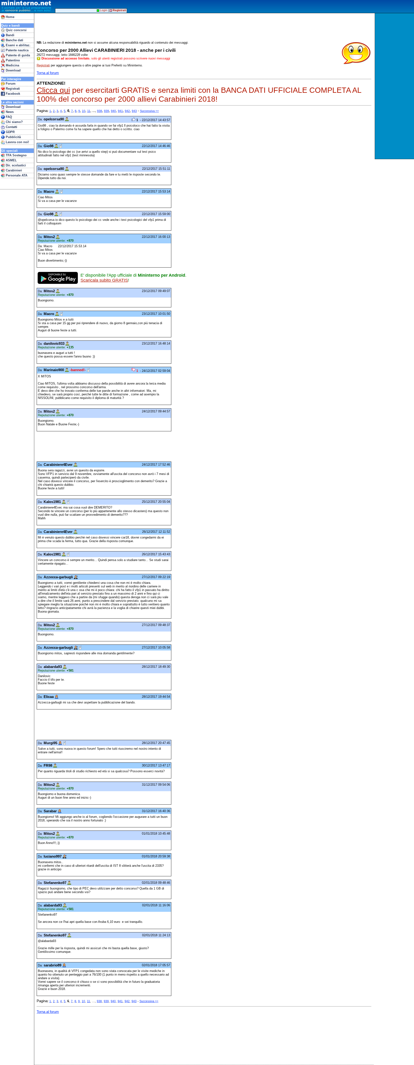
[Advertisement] (395, 86)
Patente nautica (17, 50)
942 (127, 111)
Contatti (11, 127)
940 (113, 111)
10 (83, 111)
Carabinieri (13, 170)
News (9, 112)
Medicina (12, 65)
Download (13, 70)
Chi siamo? (14, 122)
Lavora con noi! (17, 142)
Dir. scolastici (15, 165)
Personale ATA (16, 175)
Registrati (12, 88)
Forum (10, 83)
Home (9, 17)
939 (106, 111)
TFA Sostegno (16, 155)
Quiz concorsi (16, 30)
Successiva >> (149, 111)
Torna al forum (48, 73)
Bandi (9, 35)
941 (120, 111)
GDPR (10, 132)
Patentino (12, 60)
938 (99, 111)
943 (134, 111)
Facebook (12, 93)
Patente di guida (17, 55)
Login (103, 10)
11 (88, 111)
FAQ (8, 117)
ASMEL (11, 160)
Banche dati (14, 40)
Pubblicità (13, 137)
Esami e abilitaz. (17, 45)
